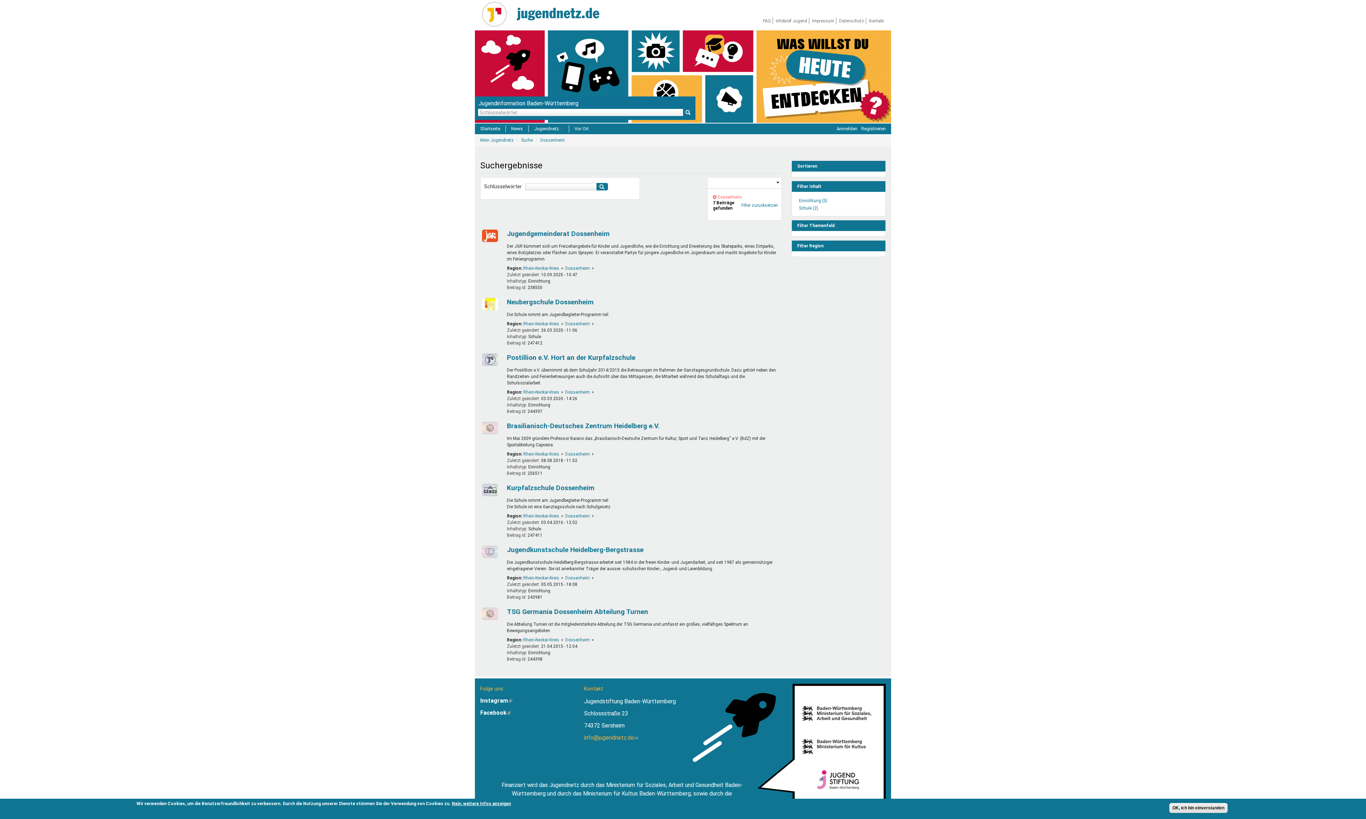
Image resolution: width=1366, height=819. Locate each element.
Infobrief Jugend (791, 21)
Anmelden (847, 128)
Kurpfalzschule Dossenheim (550, 488)
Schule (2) (808, 208)
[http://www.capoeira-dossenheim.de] (489, 428)
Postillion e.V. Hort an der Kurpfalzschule (571, 357)
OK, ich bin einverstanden (1198, 807)
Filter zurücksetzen (759, 205)
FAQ (767, 21)
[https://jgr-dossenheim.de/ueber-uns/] (489, 236)
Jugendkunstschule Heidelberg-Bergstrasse (575, 550)
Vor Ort (582, 128)
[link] (745, 183)
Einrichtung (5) (813, 200)
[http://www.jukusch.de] (489, 552)
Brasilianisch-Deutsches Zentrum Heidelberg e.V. (583, 426)
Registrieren (873, 128)
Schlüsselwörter (503, 186)
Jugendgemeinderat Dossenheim (558, 234)
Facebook (495, 712)
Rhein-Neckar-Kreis (541, 268)
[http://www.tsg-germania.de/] (489, 614)
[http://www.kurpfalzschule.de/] (489, 490)
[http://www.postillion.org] (489, 359)
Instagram (496, 700)
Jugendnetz (547, 128)
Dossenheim (577, 268)
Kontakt (876, 21)
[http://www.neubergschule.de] (489, 304)
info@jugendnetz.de (611, 737)
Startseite (490, 128)
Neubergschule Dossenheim (550, 302)
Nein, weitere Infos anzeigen (481, 803)
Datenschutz (851, 21)
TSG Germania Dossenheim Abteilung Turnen (577, 612)
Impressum (823, 21)
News (517, 128)
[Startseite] (497, 14)
